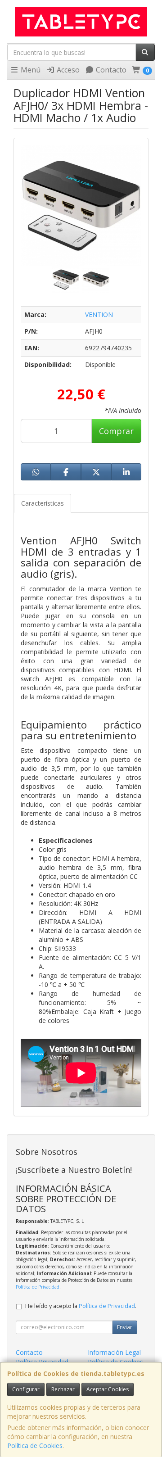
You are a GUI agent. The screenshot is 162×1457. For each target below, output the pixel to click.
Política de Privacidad (37, 1287)
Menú (29, 70)
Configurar (26, 1389)
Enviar (124, 1327)
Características (42, 503)
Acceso (67, 70)
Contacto (110, 70)
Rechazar (63, 1389)
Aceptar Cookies (107, 1389)
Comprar (116, 430)
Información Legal (114, 1352)
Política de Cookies (35, 1445)
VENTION (99, 314)
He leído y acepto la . (80, 1306)
